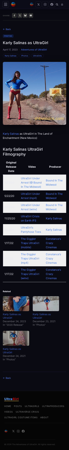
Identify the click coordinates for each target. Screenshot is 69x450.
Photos (8, 36)
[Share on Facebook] (14, 15)
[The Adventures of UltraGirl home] (19, 4)
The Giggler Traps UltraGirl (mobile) (30, 243)
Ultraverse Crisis (27, 411)
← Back (7, 29)
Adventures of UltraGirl (34, 49)
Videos (8, 411)
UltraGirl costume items (21, 417)
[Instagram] (45, 4)
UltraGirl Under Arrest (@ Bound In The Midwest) (31, 182)
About (44, 417)
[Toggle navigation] (5, 4)
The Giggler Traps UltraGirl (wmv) (30, 274)
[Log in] (62, 4)
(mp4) (24, 262)
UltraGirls (37, 55)
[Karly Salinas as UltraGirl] (16, 303)
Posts (18, 406)
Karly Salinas (10, 55)
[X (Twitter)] (38, 4)
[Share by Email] (30, 15)
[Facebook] (52, 4)
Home (7, 406)
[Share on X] (20, 15)
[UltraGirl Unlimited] (31, 4)
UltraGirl (34, 258)
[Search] (57, 4)
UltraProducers (53, 406)
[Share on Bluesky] (25, 15)
